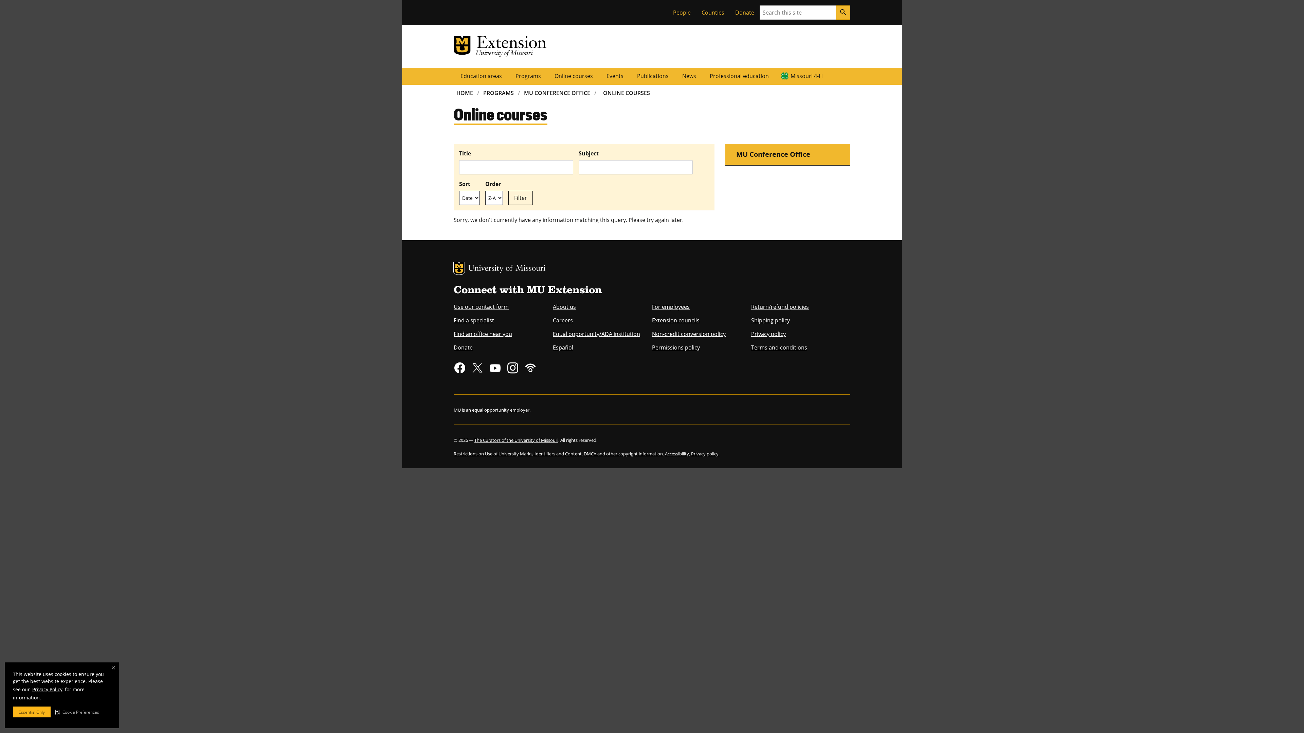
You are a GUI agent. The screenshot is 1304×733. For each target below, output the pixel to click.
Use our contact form (481, 307)
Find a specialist (474, 320)
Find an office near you (483, 334)
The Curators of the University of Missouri (516, 440)
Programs (528, 76)
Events (614, 76)
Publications (653, 76)
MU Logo (459, 268)
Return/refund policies (780, 307)
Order (493, 184)
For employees (671, 307)
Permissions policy (676, 347)
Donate (744, 12)
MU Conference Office (557, 93)
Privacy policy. (705, 454)
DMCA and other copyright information (623, 454)
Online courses (574, 76)
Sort (464, 184)
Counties (713, 12)
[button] (77, 712)
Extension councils (676, 320)
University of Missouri (507, 269)
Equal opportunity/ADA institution (596, 334)
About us (564, 307)
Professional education (739, 76)
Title (465, 153)
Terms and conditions (779, 347)
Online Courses (626, 93)
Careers (563, 320)
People (682, 12)
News (689, 76)
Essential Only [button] (32, 712)
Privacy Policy (47, 689)
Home (464, 93)
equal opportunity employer (500, 410)
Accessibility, (677, 454)
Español (563, 347)
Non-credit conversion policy (689, 334)
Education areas (481, 76)
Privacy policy (768, 334)
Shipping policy (770, 320)
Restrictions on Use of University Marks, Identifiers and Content (518, 454)
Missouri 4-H (807, 76)
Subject (589, 153)
